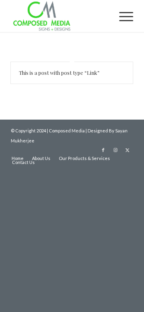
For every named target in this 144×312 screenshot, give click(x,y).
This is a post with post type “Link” (59, 72)
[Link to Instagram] (115, 150)
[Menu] (122, 16)
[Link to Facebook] (103, 150)
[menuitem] (122, 16)
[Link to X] (127, 150)
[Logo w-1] (60, 16)
